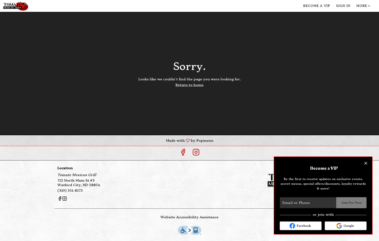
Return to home (189, 85)
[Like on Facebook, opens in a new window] (183, 153)
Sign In (343, 6)
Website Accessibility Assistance (189, 217)
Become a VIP (316, 6)
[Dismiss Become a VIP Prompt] (366, 163)
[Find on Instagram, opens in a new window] (196, 153)
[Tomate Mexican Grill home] (29, 6)
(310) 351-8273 (70, 190)
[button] (363, 6)
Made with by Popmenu (108, 140)
